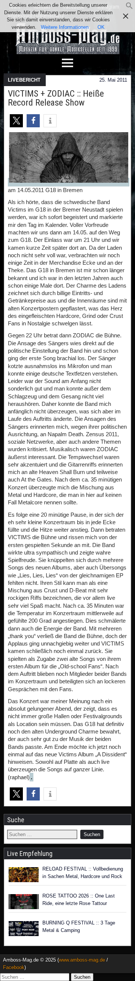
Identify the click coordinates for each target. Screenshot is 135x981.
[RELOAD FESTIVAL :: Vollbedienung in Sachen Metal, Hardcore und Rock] (24, 874)
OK (101, 27)
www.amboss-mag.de (82, 960)
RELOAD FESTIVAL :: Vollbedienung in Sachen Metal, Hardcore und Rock (82, 872)
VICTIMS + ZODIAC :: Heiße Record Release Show (56, 98)
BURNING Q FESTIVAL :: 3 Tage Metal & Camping (78, 926)
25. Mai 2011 (113, 80)
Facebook (13, 967)
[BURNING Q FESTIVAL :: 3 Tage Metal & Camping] (24, 928)
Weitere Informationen (64, 27)
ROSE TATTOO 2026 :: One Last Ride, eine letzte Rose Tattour (78, 899)
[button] (129, 7)
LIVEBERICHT (24, 80)
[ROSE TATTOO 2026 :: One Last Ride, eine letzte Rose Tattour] (24, 901)
